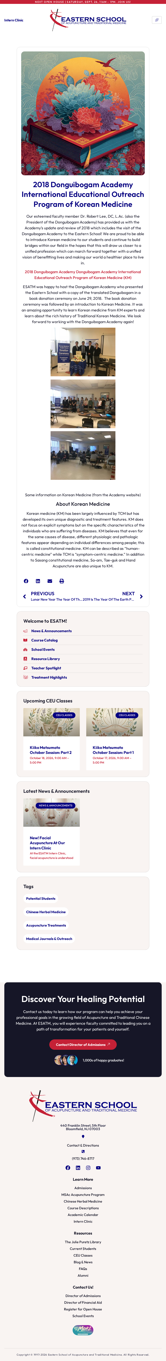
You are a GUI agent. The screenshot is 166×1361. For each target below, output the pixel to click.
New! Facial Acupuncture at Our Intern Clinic (47, 842)
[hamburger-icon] (157, 20)
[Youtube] (98, 1168)
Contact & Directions (83, 1145)
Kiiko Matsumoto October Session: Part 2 (51, 750)
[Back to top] (158, 1352)
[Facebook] (68, 1168)
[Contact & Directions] (83, 1136)
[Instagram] (88, 1168)
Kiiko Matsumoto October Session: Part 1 (113, 750)
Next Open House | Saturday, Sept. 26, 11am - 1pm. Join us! (83, 1)
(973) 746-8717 (83, 1158)
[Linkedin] (78, 1168)
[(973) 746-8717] (83, 1151)
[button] (26, 581)
